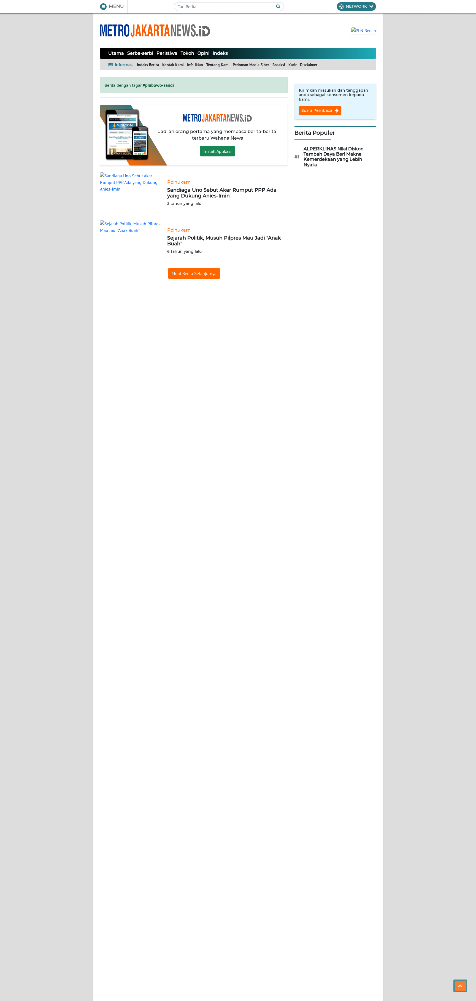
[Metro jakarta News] (155, 30)
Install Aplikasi (217, 151)
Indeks (220, 53)
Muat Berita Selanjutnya (194, 273)
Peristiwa (166, 53)
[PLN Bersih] (363, 30)
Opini (203, 53)
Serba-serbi (140, 53)
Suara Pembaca (317, 110)
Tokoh (187, 53)
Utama (116, 53)
